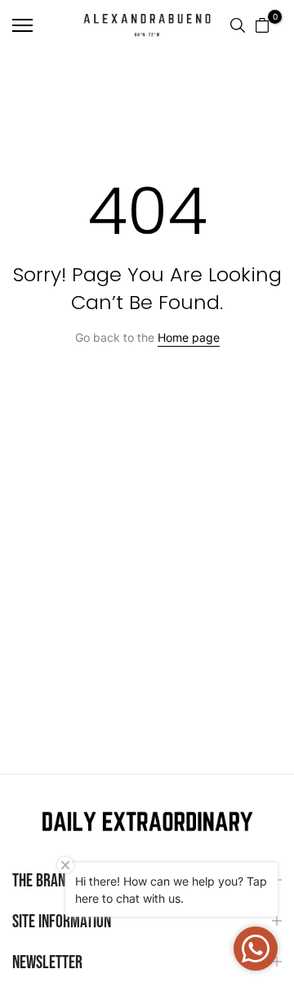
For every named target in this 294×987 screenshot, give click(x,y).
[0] (262, 25)
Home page (189, 337)
